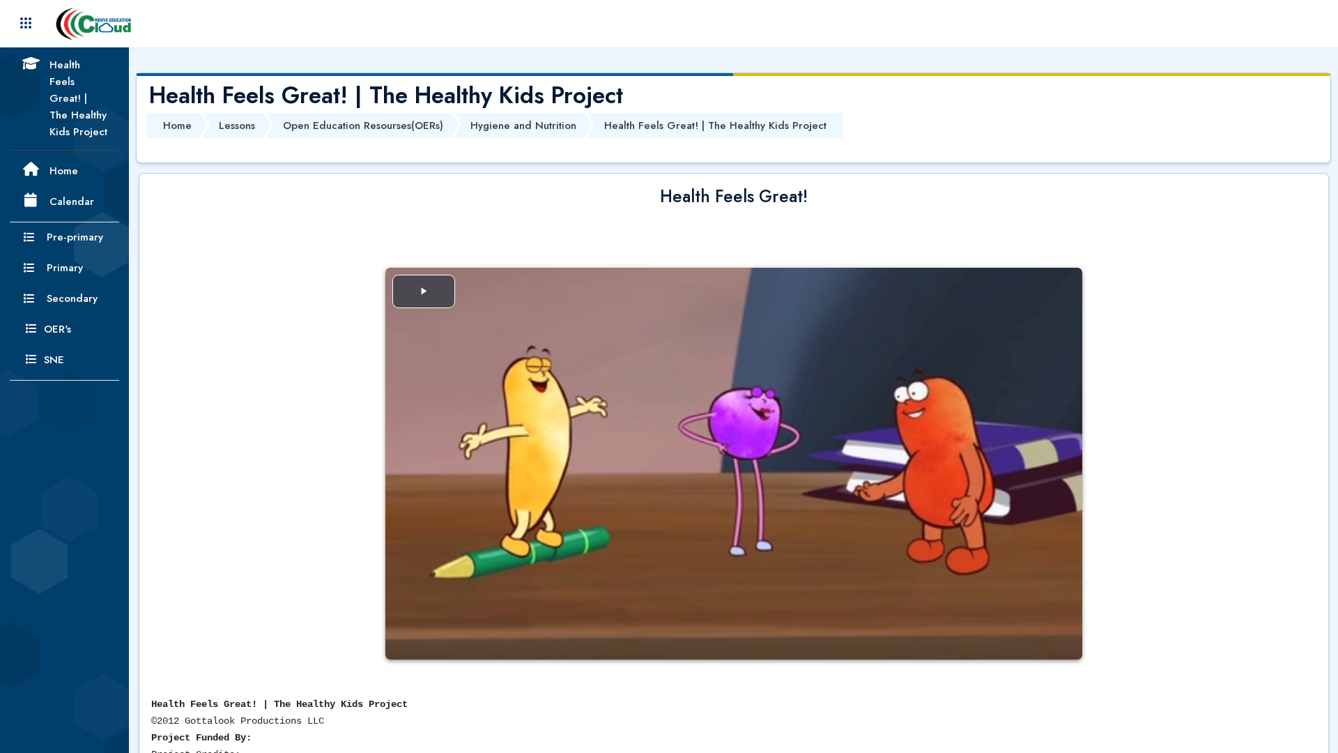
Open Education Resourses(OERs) (363, 125)
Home (177, 125)
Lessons (237, 125)
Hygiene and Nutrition (523, 125)
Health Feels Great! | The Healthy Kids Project (715, 125)
